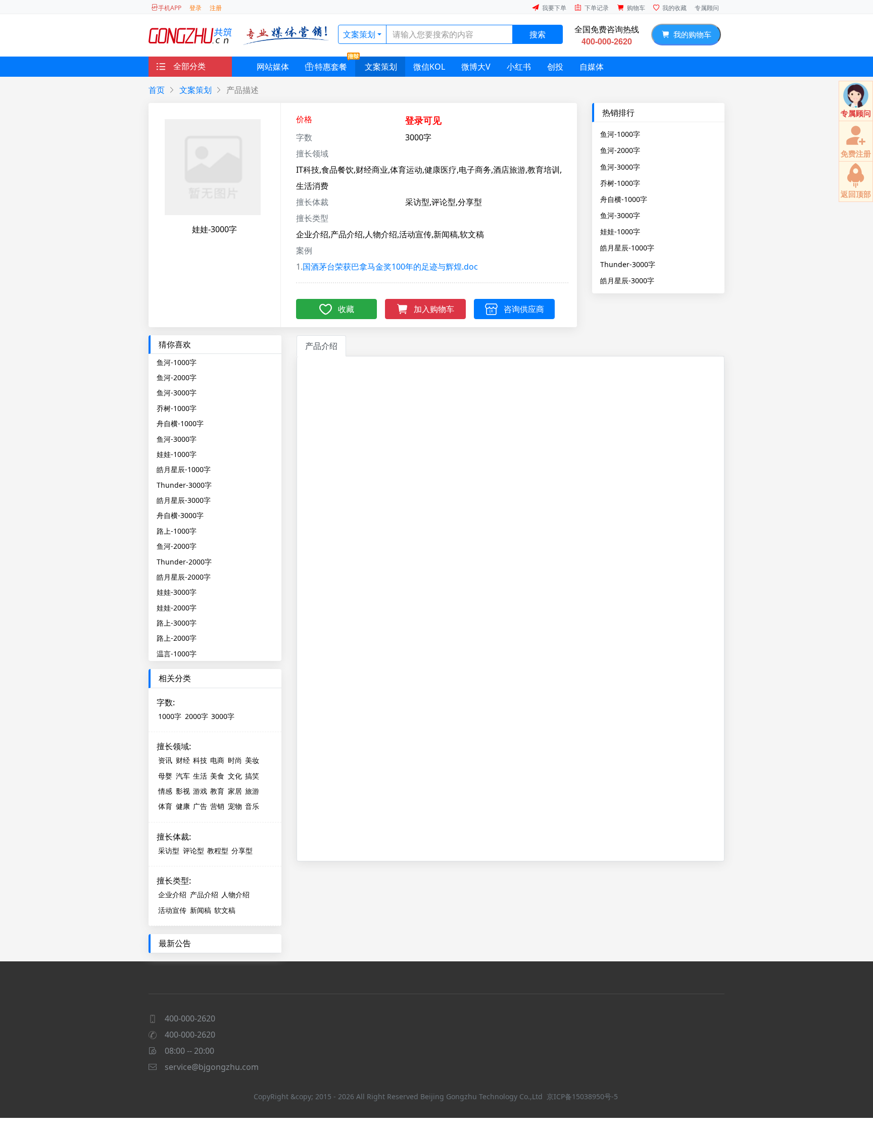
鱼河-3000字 (620, 166)
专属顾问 (707, 8)
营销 (217, 806)
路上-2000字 (177, 638)
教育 (217, 791)
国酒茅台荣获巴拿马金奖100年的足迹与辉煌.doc (390, 266)
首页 (157, 90)
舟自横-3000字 (180, 515)
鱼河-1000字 (620, 133)
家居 (235, 791)
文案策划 (359, 34)
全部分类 (189, 66)
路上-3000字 (177, 623)
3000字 (222, 716)
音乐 (252, 806)
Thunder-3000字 (627, 264)
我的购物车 (690, 34)
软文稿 (224, 910)
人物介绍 (235, 894)
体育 (165, 806)
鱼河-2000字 (620, 150)
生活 (200, 776)
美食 (217, 776)
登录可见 (423, 120)
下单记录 (597, 8)
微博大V (476, 66)
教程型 (217, 850)
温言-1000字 (177, 653)
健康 (183, 806)
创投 (555, 66)
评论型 (193, 850)
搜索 (537, 34)
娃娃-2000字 (177, 607)
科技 (200, 760)
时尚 (235, 760)
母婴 (165, 776)
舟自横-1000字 (623, 198)
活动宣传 (172, 910)
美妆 (252, 760)
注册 (216, 8)
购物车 (636, 8)
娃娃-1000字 (620, 231)
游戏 (200, 791)
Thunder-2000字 (184, 562)
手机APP (169, 8)
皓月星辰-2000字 (184, 577)
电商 (217, 760)
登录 (195, 8)
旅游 (252, 791)
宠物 (235, 806)
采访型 (168, 850)
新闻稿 (200, 910)
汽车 (183, 776)
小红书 (519, 66)
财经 (183, 760)
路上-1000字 (177, 531)
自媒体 (591, 66)
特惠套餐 (331, 66)
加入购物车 (434, 309)
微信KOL (429, 66)
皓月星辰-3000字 (627, 280)
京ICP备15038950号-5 (582, 1096)
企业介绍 (172, 894)
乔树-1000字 (620, 182)
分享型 (242, 850)
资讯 (165, 760)
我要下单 (554, 8)
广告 (200, 806)
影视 (183, 791)
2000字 (196, 716)
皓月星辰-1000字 (627, 247)
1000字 (169, 716)
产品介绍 (204, 894)
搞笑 (252, 776)
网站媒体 (273, 66)
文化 (235, 776)
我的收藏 (674, 8)
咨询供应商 (524, 309)
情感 (165, 791)
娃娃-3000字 (177, 592)
